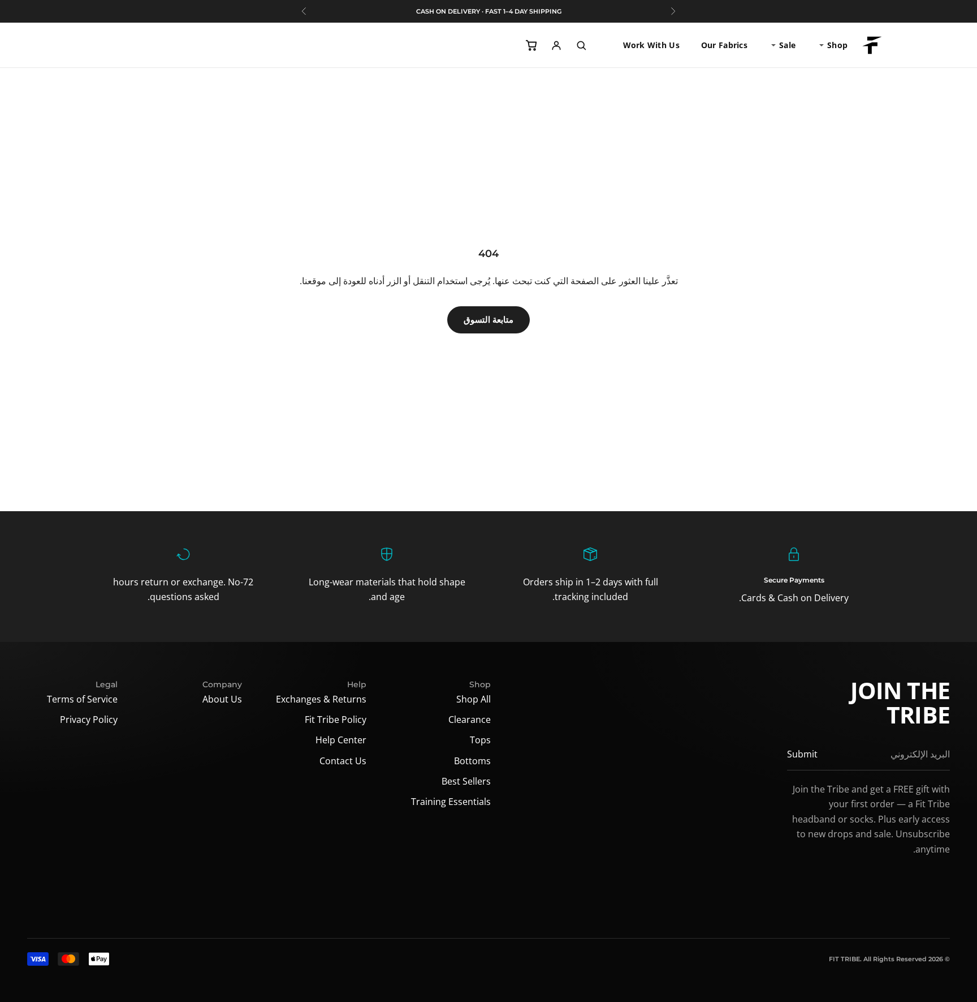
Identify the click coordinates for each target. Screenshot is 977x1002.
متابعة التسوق (488, 319)
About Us (222, 699)
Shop (837, 45)
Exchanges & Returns (321, 699)
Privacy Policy (89, 719)
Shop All (473, 699)
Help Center (340, 740)
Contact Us (342, 761)
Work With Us (651, 45)
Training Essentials (451, 801)
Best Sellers (466, 781)
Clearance (469, 719)
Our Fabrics (724, 45)
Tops (480, 740)
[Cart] (531, 45)
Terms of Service (82, 699)
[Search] (581, 45)
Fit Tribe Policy (335, 719)
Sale (787, 45)
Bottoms (472, 761)
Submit (802, 754)
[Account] (556, 45)
